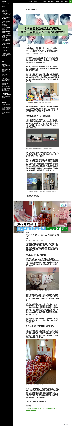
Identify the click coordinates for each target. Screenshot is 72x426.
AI (4, 64)
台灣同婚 (3, 73)
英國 (8, 90)
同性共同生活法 (5, 76)
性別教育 (3, 83)
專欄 (39, 1)
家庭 (6, 79)
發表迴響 (41, 53)
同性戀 (6, 78)
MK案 (3, 66)
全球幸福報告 (4, 71)
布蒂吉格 (5, 80)
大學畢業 (3, 79)
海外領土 (3, 88)
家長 (9, 79)
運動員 (3, 96)
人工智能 (8, 69)
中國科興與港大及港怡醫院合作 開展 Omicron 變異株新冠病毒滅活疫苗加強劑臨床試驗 (6, 34)
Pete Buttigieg (6, 66)
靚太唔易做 (8, 96)
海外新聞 (35, 1)
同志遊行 (3, 75)
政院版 (9, 84)
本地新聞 (30, 1)
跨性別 (5, 94)
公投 (7, 71)
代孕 (3, 70)
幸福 (8, 80)
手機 (7, 84)
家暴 (8, 79)
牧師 (6, 88)
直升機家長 (4, 89)
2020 (3, 64)
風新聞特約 (35, 53)
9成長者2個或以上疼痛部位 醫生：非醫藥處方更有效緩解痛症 (42, 49)
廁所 (5, 81)
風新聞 (4, 1)
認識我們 (44, 1)
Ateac (6, 64)
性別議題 (6, 83)
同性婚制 (3, 78)
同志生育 (3, 74)
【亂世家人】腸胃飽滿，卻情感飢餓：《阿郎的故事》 (6, 23)
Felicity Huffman (5, 65)
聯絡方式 (52, 1)
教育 (3, 86)
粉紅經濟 (7, 89)
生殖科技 (8, 88)
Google (9, 65)
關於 (49, 1)
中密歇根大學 (4, 69)
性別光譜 (7, 81)
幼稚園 (3, 81)
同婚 (9, 73)
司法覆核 (6, 73)
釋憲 (5, 96)
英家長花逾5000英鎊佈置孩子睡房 (42, 236)
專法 (3, 80)
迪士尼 (9, 94)
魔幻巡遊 (3, 97)
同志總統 (6, 74)
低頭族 (5, 70)
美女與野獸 (6, 90)
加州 (9, 71)
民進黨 (6, 86)
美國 (3, 90)
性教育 (4, 84)
